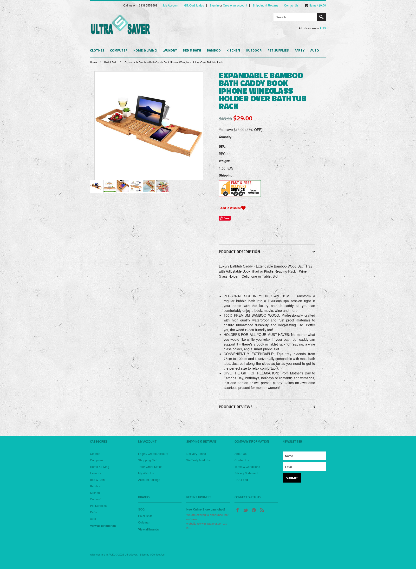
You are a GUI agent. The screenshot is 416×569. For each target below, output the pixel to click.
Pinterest (254, 510)
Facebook (237, 510)
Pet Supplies (278, 50)
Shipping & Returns (265, 5)
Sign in (214, 5)
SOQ (141, 509)
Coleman (144, 522)
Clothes (97, 50)
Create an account (235, 5)
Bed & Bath (192, 50)
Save (227, 218)
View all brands (148, 529)
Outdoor (254, 50)
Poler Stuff (145, 516)
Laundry (169, 50)
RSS (262, 510)
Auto (314, 50)
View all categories (103, 525)
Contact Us (291, 5)
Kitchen (233, 50)
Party (299, 50)
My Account (170, 5)
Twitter (245, 510)
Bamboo (214, 50)
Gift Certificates (194, 5)
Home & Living (145, 50)
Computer (119, 50)
